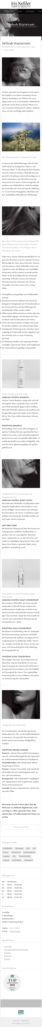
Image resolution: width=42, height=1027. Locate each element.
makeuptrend (28, 860)
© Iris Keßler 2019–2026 (21, 1023)
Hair (34, 848)
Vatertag (7, 953)
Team (20, 11)
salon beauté (19, 848)
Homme (7, 959)
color (14, 856)
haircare (5, 852)
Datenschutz (25, 1021)
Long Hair (8, 946)
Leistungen (30, 11)
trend (27, 848)
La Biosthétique (7, 848)
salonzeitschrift (16, 852)
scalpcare (6, 860)
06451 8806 (14, 928)
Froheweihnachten (24, 856)
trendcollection (16, 860)
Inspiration (6, 856)
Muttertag (8, 956)
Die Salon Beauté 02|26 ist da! (16, 949)
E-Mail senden (14, 931)
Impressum (16, 1021)
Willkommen (8, 11)
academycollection (29, 852)
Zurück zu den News (21, 827)
